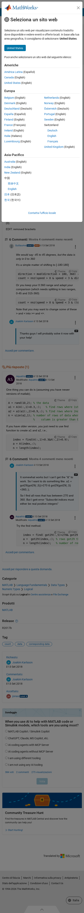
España (8, 114)
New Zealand (12, 172)
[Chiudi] (78, 8)
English (51, 135)
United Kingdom (53, 146)
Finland (8, 119)
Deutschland (12, 108)
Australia (9, 161)
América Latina (13, 72)
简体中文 (13, 183)
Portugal (49, 114)
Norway (49, 103)
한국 (7, 199)
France (8, 125)
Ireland (8, 130)
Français (52, 141)
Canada (9, 77)
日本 (7, 194)
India (7, 167)
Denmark (9, 103)
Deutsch (52, 130)
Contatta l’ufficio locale (42, 213)
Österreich (50, 108)
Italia (7, 135)
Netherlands (51, 97)
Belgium (9, 97)
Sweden (49, 119)
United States (12, 82)
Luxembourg (12, 141)
